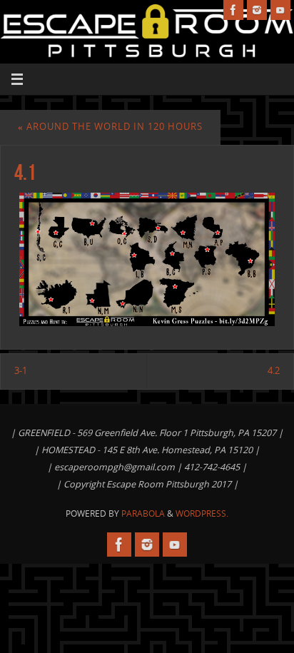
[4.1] (147, 259)
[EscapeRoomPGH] (257, 10)
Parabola (143, 513)
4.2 (274, 371)
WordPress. (202, 513)
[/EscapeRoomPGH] (233, 10)
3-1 (20, 371)
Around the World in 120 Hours (110, 127)
